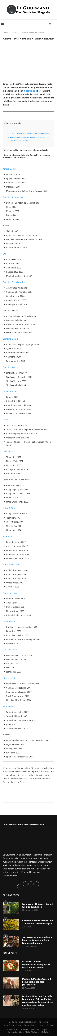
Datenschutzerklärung (34, 1025)
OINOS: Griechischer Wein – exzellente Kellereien (29, 133)
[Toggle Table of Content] (6, 130)
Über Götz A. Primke (12, 1025)
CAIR (5, 253)
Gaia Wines (8, 451)
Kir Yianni (7, 536)
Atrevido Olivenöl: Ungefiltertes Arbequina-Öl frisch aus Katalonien (36, 964)
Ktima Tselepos (10, 593)
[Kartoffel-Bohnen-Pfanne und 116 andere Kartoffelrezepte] (11, 924)
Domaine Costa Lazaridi (14, 282)
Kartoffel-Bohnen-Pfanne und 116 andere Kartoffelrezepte (37, 922)
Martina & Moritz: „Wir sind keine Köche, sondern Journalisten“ (36, 981)
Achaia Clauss (9, 169)
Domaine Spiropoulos (13, 197)
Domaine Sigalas (10, 367)
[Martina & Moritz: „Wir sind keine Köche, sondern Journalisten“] (11, 982)
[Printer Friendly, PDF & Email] (16, 788)
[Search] (54, 24)
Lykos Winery (9, 621)
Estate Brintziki (10, 391)
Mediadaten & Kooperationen (22, 1022)
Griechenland (30, 90)
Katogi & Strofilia (10, 508)
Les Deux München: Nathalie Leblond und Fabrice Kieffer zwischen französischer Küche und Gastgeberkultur (37, 1000)
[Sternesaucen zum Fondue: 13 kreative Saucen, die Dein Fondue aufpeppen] (11, 941)
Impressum (43, 1022)
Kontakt (50, 1025)
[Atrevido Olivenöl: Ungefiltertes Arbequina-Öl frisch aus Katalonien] (11, 965)
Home (5, 32)
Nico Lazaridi (9, 678)
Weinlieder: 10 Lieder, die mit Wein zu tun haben (37, 905)
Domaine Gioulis (10, 339)
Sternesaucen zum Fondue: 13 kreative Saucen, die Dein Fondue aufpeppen (37, 940)
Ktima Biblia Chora (11, 564)
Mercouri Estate (10, 649)
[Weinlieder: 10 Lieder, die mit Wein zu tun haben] (11, 908)
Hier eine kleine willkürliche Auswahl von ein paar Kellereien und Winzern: (30, 139)
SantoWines (8, 706)
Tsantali (6, 419)
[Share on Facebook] (27, 798)
